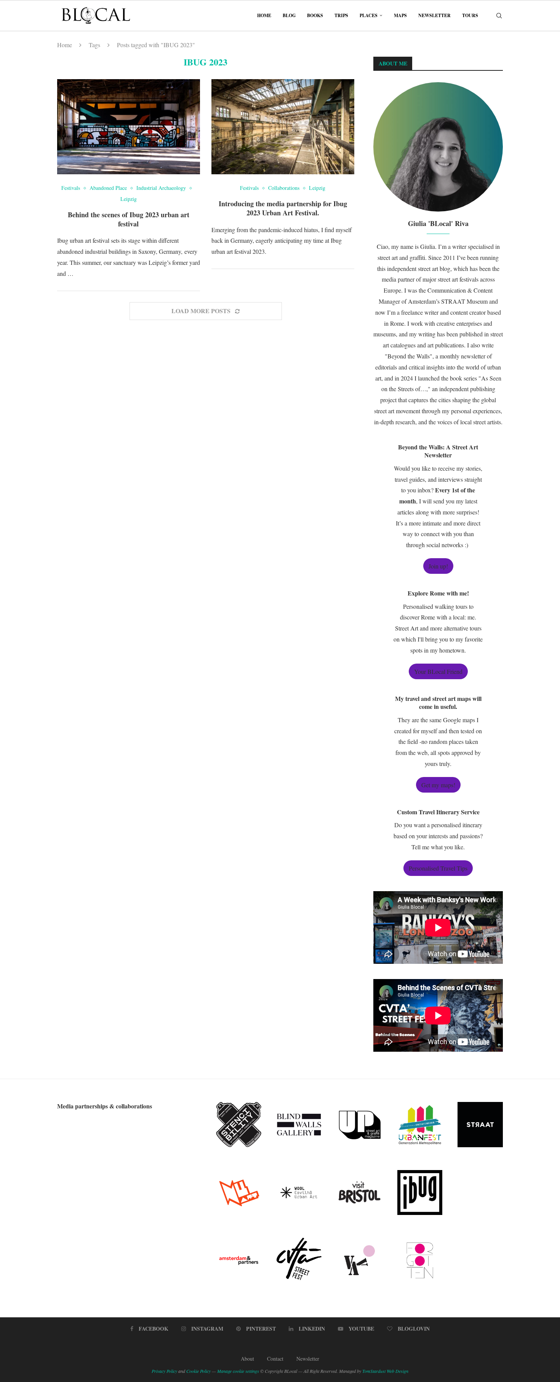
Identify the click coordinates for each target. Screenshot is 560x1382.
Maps (400, 15)
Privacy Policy (164, 1371)
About (247, 1358)
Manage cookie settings (238, 1371)
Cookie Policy (198, 1371)
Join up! (438, 566)
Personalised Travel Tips (438, 868)
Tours (470, 15)
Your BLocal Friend (438, 671)
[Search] (499, 15)
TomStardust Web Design (385, 1371)
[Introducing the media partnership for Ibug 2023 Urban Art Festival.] (282, 126)
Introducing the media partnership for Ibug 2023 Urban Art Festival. (283, 208)
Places (369, 15)
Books (315, 15)
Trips (341, 15)
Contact (275, 1358)
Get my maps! (438, 785)
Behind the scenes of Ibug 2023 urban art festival (128, 219)
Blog (289, 15)
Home (264, 15)
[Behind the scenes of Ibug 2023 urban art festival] (128, 126)
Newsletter (434, 15)
